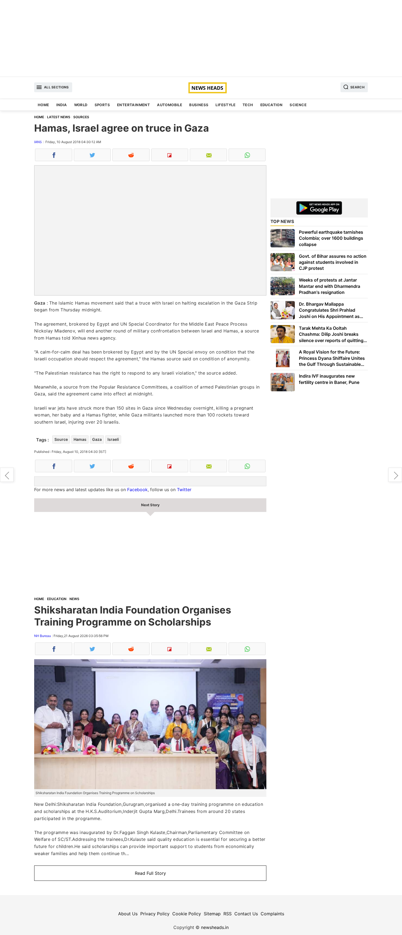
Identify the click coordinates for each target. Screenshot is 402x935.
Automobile (169, 105)
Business (198, 105)
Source (61, 439)
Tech (248, 105)
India (61, 105)
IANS (38, 142)
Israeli (113, 439)
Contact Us (246, 913)
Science (298, 105)
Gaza (97, 439)
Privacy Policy (155, 913)
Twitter (184, 489)
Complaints (272, 913)
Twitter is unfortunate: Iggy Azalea (395, 475)
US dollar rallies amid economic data (7, 475)
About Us (128, 913)
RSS (227, 913)
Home (43, 105)
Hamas (80, 439)
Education (271, 105)
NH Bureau (42, 636)
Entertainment (133, 105)
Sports (102, 105)
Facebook (137, 489)
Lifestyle (225, 105)
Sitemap (212, 913)
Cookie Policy (186, 913)
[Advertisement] (201, 38)
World (81, 105)
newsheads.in (215, 927)
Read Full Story (150, 873)
